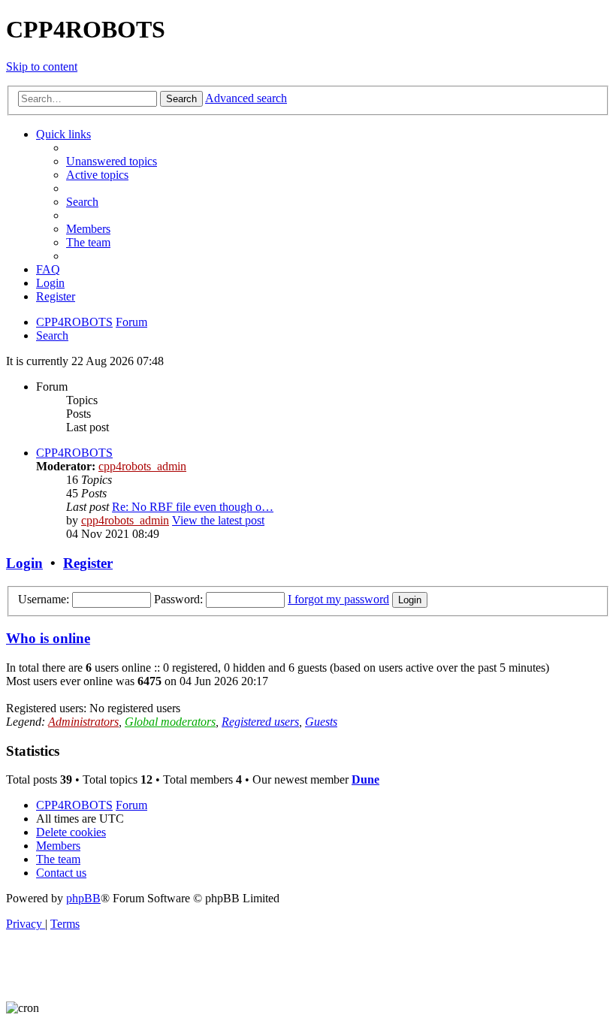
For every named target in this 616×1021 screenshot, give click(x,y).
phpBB (83, 898)
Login (24, 563)
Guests (321, 721)
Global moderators (170, 721)
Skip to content (41, 66)
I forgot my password (338, 599)
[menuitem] (111, 161)
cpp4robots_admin (142, 466)
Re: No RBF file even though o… (192, 506)
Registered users (260, 721)
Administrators (83, 721)
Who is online (48, 638)
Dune (365, 779)
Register (88, 563)
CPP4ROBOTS (74, 452)
